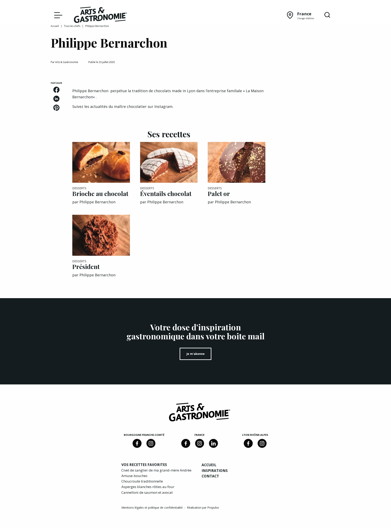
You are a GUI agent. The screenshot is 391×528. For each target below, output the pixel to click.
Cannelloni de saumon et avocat (147, 492)
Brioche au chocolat (100, 193)
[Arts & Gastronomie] (100, 15)
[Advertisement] (308, 107)
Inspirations (215, 470)
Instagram (163, 106)
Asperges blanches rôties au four (147, 486)
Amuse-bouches (134, 475)
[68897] (150, 443)
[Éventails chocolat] (169, 162)
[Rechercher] (327, 15)
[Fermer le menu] (57, 15)
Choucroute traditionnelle (142, 481)
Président (86, 266)
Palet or (219, 193)
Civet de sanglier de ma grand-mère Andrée (156, 470)
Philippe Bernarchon (97, 201)
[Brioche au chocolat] (101, 162)
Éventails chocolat (165, 193)
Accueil (55, 26)
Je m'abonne (195, 354)
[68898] (137, 443)
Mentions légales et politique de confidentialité (152, 507)
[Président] (101, 235)
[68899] (213, 443)
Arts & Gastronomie (66, 62)
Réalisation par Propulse (203, 507)
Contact (210, 476)
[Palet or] (236, 162)
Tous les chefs (72, 26)
